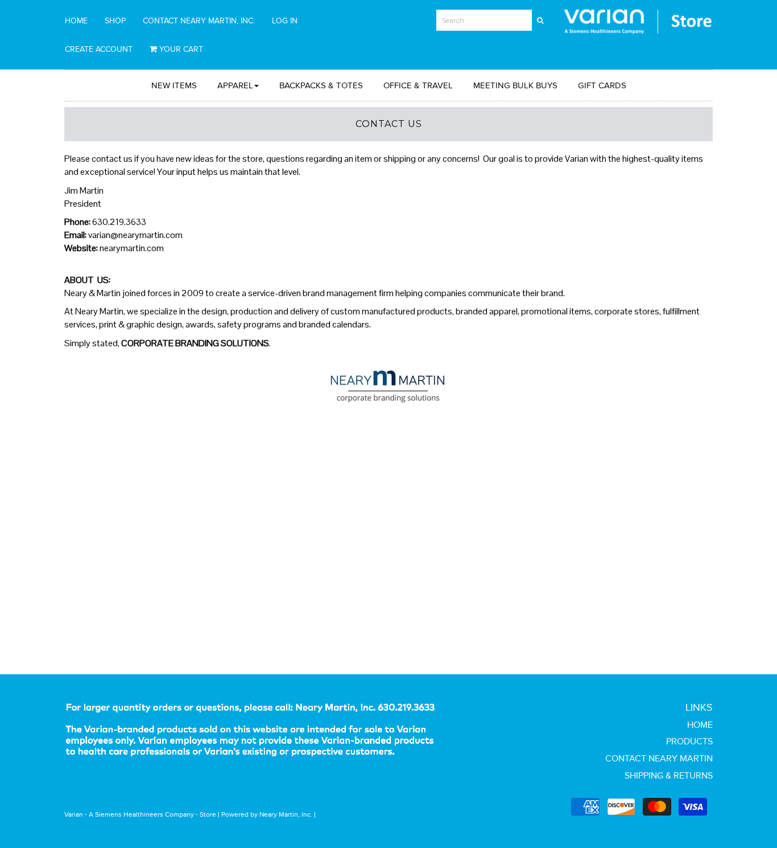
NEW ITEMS (174, 85)
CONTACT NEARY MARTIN (659, 758)
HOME (76, 20)
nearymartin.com (132, 248)
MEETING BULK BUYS (515, 85)
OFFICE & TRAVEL (418, 85)
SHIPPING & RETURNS (669, 775)
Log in (284, 20)
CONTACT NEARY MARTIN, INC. (199, 20)
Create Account (99, 49)
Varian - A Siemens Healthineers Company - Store (140, 814)
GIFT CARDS (602, 85)
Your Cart (180, 49)
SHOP (115, 20)
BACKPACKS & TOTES (321, 85)
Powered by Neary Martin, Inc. (266, 814)
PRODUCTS (689, 741)
